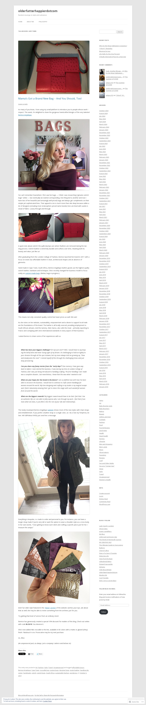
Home (20, 22)
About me (30, 22)
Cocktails (102, 420)
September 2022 (105, 171)
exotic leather (74, 670)
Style (46, 668)
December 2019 (104, 258)
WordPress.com (104, 504)
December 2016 (104, 357)
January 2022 (103, 190)
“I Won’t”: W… (120, 95)
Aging (101, 400)
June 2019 (102, 275)
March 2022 (103, 184)
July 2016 (102, 370)
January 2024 (103, 130)
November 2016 (104, 359)
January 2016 (103, 387)
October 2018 (103, 297)
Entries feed (103, 499)
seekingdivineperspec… (114, 77)
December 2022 (104, 163)
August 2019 (103, 269)
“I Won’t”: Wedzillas (105, 48)
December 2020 (104, 225)
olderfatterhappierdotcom (37, 11)
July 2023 (102, 146)
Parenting (102, 455)
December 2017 (104, 324)
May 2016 (102, 376)
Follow (103, 612)
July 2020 (102, 239)
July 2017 (102, 338)
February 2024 (104, 127)
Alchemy (102, 567)
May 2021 (102, 212)
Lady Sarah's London (106, 526)
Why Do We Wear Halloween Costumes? (113, 46)
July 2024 (102, 116)
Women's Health (105, 480)
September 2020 (105, 234)
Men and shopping (105, 444)
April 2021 (102, 215)
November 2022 (104, 165)
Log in (101, 496)
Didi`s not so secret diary (107, 581)
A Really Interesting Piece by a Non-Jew (112, 57)
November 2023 (104, 135)
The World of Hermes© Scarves (110, 540)
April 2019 (102, 280)
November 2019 (104, 261)
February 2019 (104, 286)
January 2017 (103, 354)
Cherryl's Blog (104, 551)
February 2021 (104, 220)
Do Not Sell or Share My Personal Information (49, 695)
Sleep (101, 469)
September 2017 (105, 332)
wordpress (73, 673)
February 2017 (104, 351)
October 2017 (103, 329)
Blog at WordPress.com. (26, 695)
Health (101, 433)
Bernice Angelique (24, 670)
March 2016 (103, 381)
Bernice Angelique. (25, 115)
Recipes (102, 458)
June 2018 (102, 307)
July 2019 (102, 272)
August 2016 (103, 368)
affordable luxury (78, 668)
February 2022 (104, 187)
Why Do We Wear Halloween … (117, 72)
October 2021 (103, 198)
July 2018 (102, 305)
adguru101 (109, 83)
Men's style (103, 447)
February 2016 (104, 384)
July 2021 (102, 206)
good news (103, 430)
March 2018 (103, 316)
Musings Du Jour (104, 51)
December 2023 (104, 133)
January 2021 (103, 223)
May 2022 (102, 179)
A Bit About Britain (105, 570)
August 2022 (103, 174)
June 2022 (102, 176)
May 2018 (102, 310)
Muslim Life (103, 575)
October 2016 (103, 362)
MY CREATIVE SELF (105, 542)
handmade (27, 673)
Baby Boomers (104, 409)
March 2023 (103, 154)
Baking (101, 411)
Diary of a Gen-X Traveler (108, 553)
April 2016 (102, 379)
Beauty (101, 414)
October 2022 (103, 168)
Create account (104, 493)
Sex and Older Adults (106, 463)
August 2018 (103, 302)
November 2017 (104, 327)
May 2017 (102, 343)
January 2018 (103, 321)
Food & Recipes (104, 428)
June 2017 (102, 340)
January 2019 (103, 288)
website (50, 410)
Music (101, 450)
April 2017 (102, 346)
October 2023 (103, 138)
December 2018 (104, 291)
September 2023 (105, 141)
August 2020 (103, 236)
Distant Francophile (106, 564)
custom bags (54, 670)
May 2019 (102, 277)
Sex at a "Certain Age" (107, 466)
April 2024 (102, 122)
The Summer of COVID (117, 78)
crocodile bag (44, 670)
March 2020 (103, 250)
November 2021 (104, 195)
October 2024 (103, 111)
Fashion (41, 668)
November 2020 (104, 228)
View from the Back (105, 559)
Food (101, 425)
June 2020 (102, 242)
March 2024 (103, 124)
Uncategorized (58, 668)
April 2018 (102, 313)
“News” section (50, 608)
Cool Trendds (103, 578)
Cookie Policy (47, 701)
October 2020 (103, 231)
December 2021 (104, 193)
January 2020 (103, 256)
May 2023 (102, 152)
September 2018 (105, 299)
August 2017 (103, 335)
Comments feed (104, 502)
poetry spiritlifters (105, 531)
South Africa (50, 673)
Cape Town (35, 670)
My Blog (102, 534)
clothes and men (105, 417)
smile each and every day (108, 537)
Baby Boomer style (105, 406)
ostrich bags (41, 673)
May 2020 (102, 245)
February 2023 (104, 157)
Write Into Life (104, 556)
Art (36, 668)
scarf (101, 461)
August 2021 (103, 204)
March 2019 (103, 283)
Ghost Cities (103, 529)
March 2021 (103, 217)
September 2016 (105, 365)
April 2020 (102, 247)
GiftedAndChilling (105, 561)
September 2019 (105, 266)
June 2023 (102, 149)
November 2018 (104, 294)
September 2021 (105, 201)
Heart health (103, 436)
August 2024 (103, 113)
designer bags (64, 670)
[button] (36, 227)
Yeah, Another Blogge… (114, 71)
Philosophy (43, 22)
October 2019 (103, 264)
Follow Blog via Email (107, 589)
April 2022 (102, 182)
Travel (50, 668)
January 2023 (103, 160)
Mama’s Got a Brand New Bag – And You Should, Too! (50, 98)
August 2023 (103, 143)
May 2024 (102, 119)
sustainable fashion (62, 673)
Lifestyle (102, 441)
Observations (104, 452)
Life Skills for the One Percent (109, 54)
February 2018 (104, 318)
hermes (102, 439)
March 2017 (103, 348)
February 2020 (104, 253)
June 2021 (102, 209)
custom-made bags (32, 273)
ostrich (34, 673)
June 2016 (102, 373)
